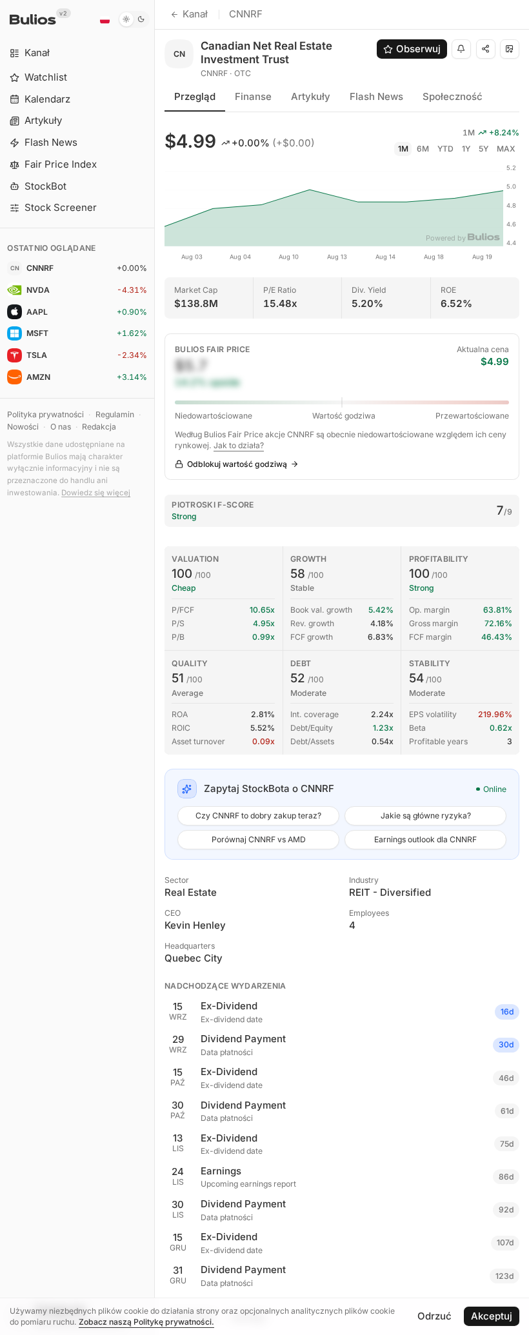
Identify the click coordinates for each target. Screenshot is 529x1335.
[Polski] (104, 19)
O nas (60, 426)
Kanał (195, 14)
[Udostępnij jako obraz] (509, 49)
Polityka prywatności (45, 414)
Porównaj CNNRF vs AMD (259, 839)
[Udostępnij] (485, 49)
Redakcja (99, 426)
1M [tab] (403, 148)
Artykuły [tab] (310, 96)
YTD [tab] (445, 148)
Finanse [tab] (253, 96)
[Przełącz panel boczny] (154, 667)
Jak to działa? (239, 445)
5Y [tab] (483, 148)
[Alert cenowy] (461, 49)
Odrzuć (434, 1316)
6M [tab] (423, 148)
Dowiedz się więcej (95, 492)
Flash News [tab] (376, 96)
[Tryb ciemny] (134, 19)
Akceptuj (491, 1316)
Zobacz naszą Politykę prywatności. (146, 1322)
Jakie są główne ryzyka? (426, 815)
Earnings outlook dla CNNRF (425, 839)
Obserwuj (418, 49)
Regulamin (114, 414)
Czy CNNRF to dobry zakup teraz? (258, 815)
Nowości (23, 426)
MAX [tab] (506, 148)
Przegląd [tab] (194, 96)
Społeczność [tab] (453, 96)
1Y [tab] (466, 148)
